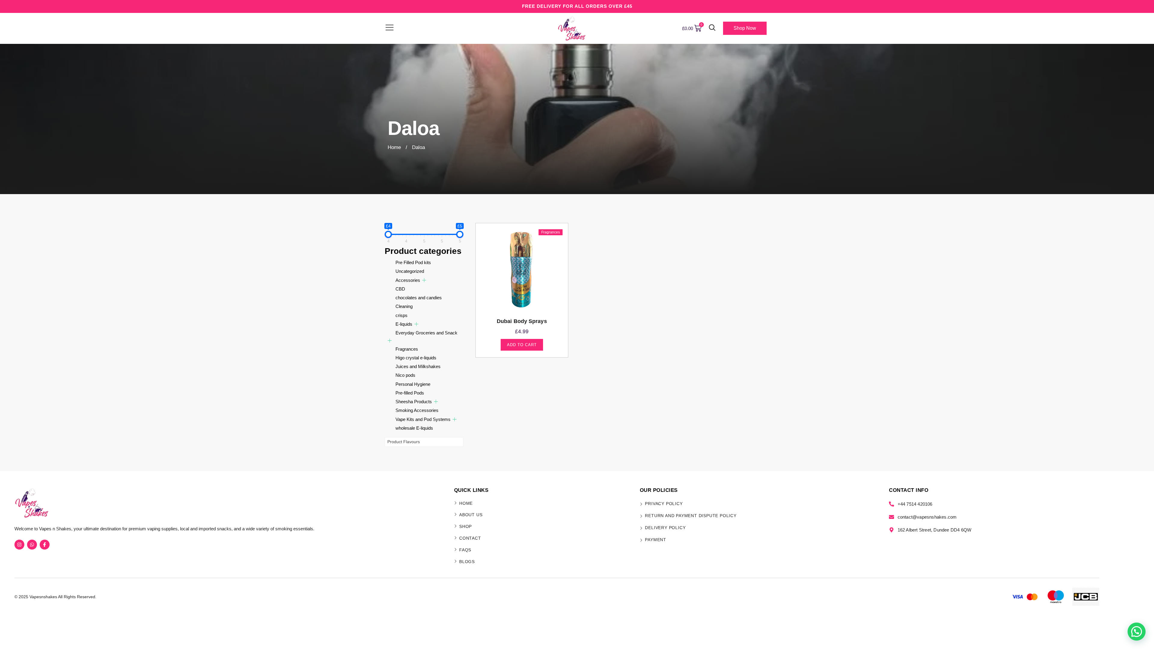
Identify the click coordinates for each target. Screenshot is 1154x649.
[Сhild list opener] (424, 280)
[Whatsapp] (32, 545)
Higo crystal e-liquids (415, 357)
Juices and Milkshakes (418, 366)
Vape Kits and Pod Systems (422, 419)
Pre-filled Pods (409, 392)
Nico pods (405, 375)
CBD (400, 288)
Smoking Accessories (416, 410)
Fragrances (406, 349)
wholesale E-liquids (414, 428)
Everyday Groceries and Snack (426, 332)
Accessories (407, 280)
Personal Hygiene (412, 384)
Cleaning (404, 306)
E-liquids (403, 324)
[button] (712, 28)
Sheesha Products (413, 401)
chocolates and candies (418, 297)
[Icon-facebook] (45, 545)
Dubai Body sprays (522, 321)
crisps (401, 315)
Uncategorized (409, 271)
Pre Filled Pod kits (413, 262)
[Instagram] (19, 545)
